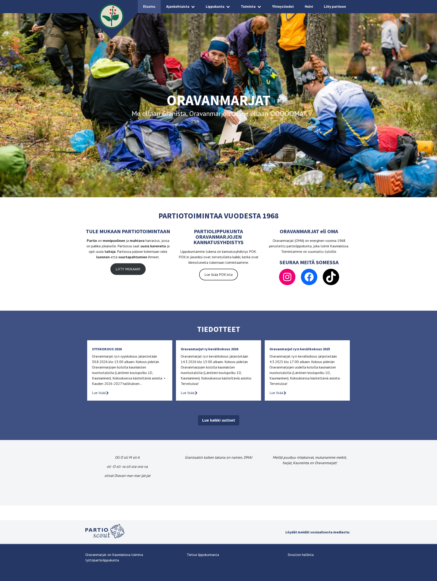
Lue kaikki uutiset (218, 420)
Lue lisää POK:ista (218, 274)
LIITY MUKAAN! (128, 269)
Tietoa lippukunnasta (203, 554)
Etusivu (149, 6)
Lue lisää (99, 392)
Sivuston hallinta (301, 554)
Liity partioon (335, 6)
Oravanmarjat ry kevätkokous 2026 (209, 349)
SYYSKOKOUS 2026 (107, 349)
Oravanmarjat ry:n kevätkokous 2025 (299, 349)
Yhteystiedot (283, 6)
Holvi (309, 6)
